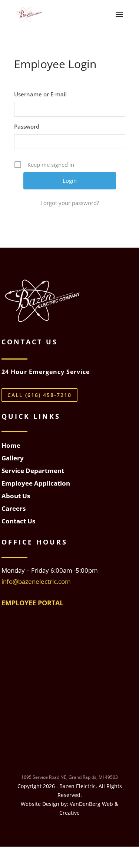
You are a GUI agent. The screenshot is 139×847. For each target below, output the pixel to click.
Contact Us (18, 521)
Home (10, 445)
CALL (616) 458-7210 (39, 394)
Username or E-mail (40, 94)
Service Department (32, 470)
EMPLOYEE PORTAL (32, 602)
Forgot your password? (69, 202)
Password (26, 126)
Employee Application (35, 483)
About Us (15, 496)
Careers (13, 508)
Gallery (12, 458)
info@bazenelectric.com (36, 581)
